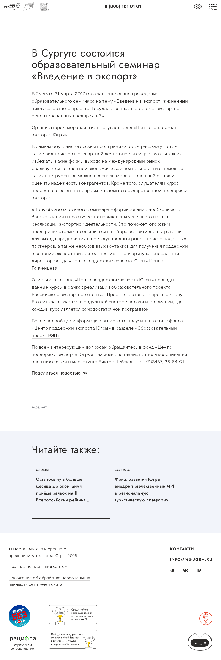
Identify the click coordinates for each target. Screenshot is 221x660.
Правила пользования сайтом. (38, 566)
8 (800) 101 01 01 (123, 6)
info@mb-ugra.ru (191, 559)
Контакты (182, 549)
